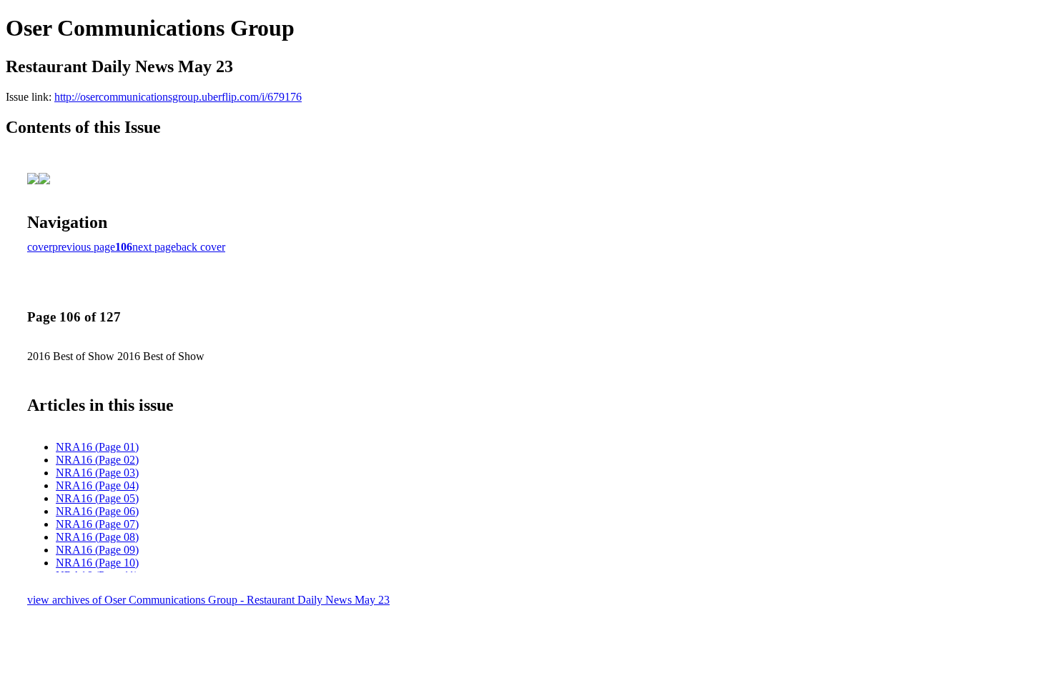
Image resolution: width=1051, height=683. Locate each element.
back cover (200, 247)
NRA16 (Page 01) (97, 447)
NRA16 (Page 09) (97, 550)
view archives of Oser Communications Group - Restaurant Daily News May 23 (208, 600)
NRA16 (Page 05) (97, 498)
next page (154, 247)
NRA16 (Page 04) (97, 485)
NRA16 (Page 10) (97, 563)
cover (39, 247)
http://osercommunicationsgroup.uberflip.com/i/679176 (178, 97)
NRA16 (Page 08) (97, 537)
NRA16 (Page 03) (97, 473)
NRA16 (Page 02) (97, 460)
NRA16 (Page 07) (97, 524)
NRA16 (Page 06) (97, 511)
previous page (83, 247)
